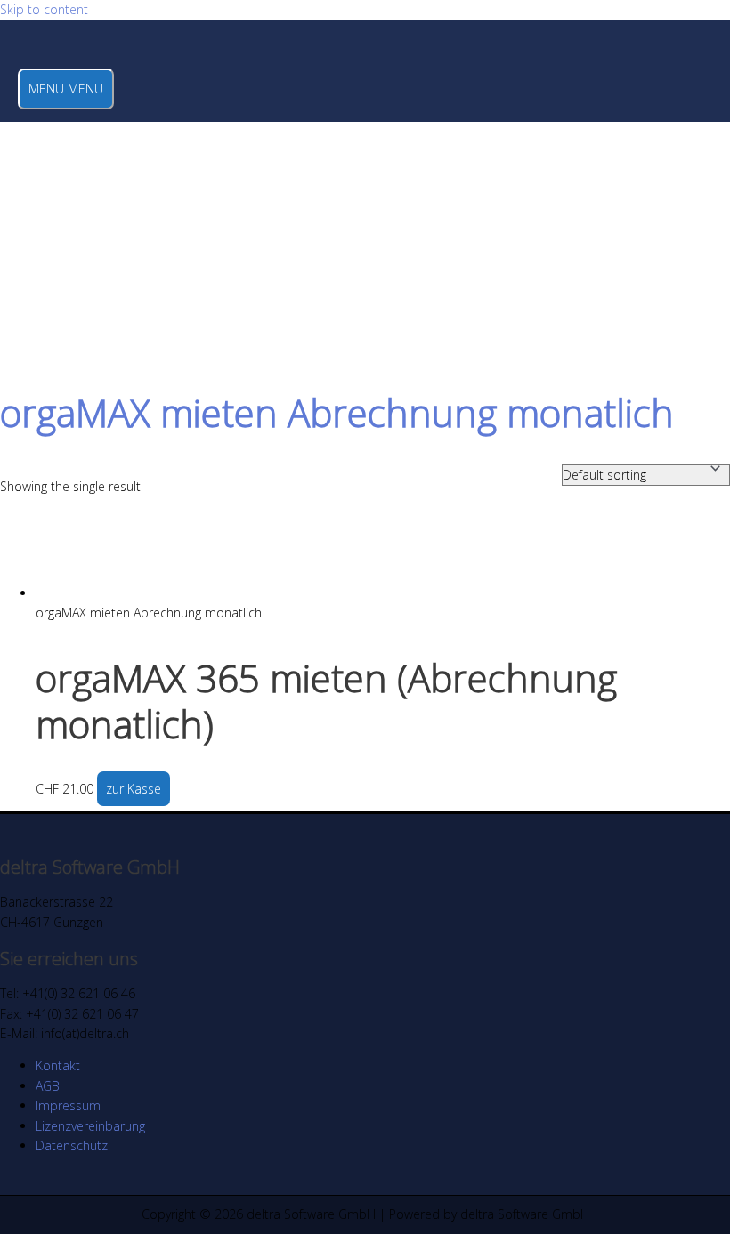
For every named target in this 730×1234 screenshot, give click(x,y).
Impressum (68, 1105)
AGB (48, 1085)
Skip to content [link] (44, 9)
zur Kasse (133, 788)
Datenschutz (72, 1145)
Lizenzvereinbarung (90, 1125)
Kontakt (58, 1065)
